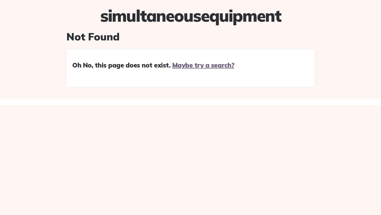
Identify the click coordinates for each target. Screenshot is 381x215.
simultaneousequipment (190, 15)
